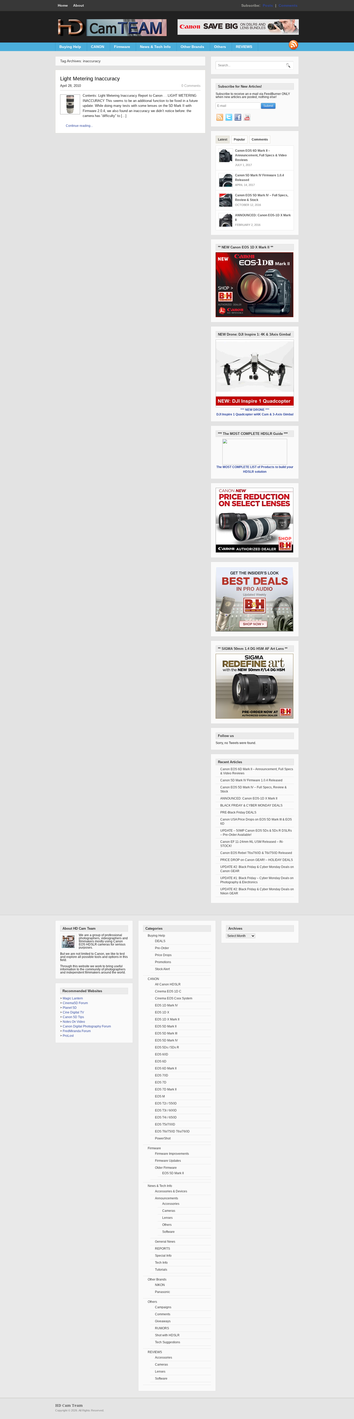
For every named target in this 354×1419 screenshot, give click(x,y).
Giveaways (163, 1321)
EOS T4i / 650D (166, 1117)
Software (168, 1232)
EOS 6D (160, 1061)
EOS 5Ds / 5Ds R (167, 1047)
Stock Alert (162, 969)
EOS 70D (161, 1075)
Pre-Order (162, 948)
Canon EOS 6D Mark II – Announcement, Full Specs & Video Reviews (261, 155)
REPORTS (162, 1248)
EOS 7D (160, 1082)
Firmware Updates (168, 1161)
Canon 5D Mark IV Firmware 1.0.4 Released (251, 780)
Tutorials (161, 1269)
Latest (222, 139)
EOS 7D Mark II (165, 1089)
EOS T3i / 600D (166, 1110)
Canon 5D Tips (73, 1017)
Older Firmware (166, 1168)
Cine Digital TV (73, 1012)
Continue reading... (79, 126)
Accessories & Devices (171, 1191)
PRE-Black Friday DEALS (238, 812)
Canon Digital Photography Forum (87, 1026)
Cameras (168, 1211)
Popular (239, 139)
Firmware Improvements (172, 1154)
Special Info (163, 1255)
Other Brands (190, 48)
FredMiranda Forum (77, 1031)
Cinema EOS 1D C (168, 991)
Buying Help (68, 48)
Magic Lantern (73, 998)
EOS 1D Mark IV (166, 1005)
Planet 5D (70, 1008)
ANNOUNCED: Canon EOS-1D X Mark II (248, 798)
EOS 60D (161, 1054)
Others (218, 48)
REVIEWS (242, 48)
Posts (268, 5)
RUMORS (162, 1328)
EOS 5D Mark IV (166, 1040)
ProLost (68, 1036)
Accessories (170, 1204)
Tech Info (161, 1262)
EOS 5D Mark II (165, 1026)
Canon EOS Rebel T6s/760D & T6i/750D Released (256, 853)
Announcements (166, 1198)
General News (165, 1241)
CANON (95, 48)
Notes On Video (74, 1022)
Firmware (120, 48)
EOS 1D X (162, 1012)
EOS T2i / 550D (166, 1103)
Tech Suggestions (167, 1342)
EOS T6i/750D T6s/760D (172, 1131)
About (78, 5)
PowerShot (163, 1138)
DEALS (160, 941)
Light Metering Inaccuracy (90, 78)
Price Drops (163, 955)
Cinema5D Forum (75, 1003)
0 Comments (191, 86)
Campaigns (163, 1307)
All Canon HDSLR (168, 984)
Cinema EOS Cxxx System (173, 998)
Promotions (163, 962)
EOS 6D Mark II (165, 1068)
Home (63, 5)
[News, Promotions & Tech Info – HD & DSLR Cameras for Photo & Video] (111, 35)
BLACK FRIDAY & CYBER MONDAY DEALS (251, 805)
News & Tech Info (153, 48)
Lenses (167, 1218)
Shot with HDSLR (167, 1335)
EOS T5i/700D (165, 1124)
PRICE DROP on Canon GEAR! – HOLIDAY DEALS (256, 860)
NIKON (160, 1285)
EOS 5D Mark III (166, 1033)
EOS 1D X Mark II (167, 1019)
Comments (288, 5)
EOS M (160, 1096)
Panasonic (162, 1292)
